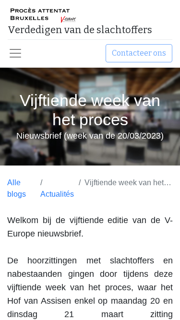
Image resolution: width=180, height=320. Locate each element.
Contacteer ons (139, 53)
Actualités (57, 194)
